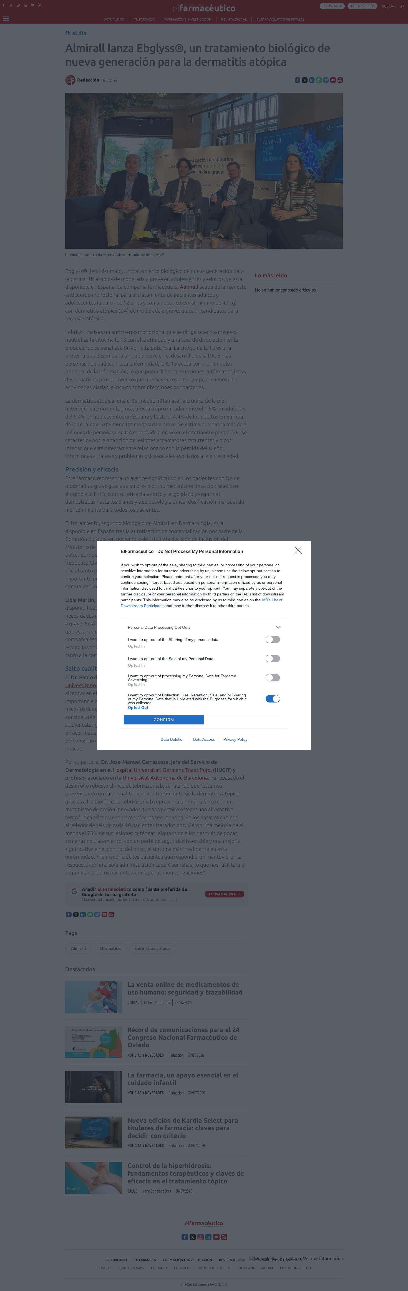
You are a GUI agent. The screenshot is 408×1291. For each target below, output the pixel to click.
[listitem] (204, 627)
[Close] (300, 552)
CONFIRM (164, 720)
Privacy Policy (235, 739)
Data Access (204, 739)
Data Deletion (173, 739)
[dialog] (204, 645)
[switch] (273, 639)
